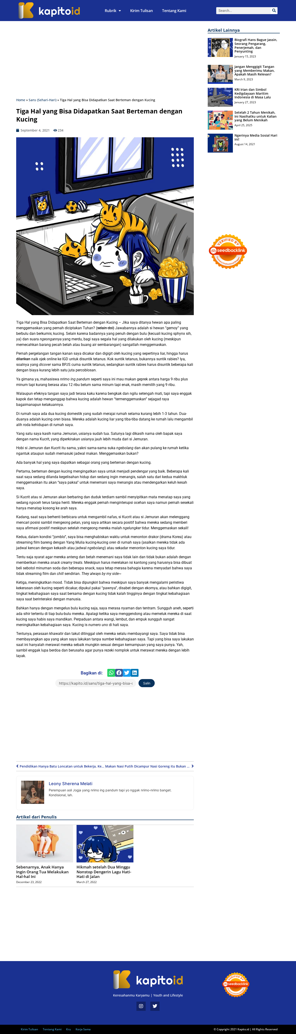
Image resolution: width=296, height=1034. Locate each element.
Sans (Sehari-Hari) (42, 100)
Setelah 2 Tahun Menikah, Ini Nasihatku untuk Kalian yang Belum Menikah (255, 116)
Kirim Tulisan (141, 10)
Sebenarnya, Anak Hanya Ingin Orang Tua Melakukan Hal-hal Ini (42, 871)
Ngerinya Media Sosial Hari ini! (255, 137)
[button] (111, 673)
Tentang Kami (174, 10)
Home (20, 100)
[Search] (274, 10)
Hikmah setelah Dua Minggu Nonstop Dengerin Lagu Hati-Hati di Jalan (104, 871)
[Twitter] (155, 1006)
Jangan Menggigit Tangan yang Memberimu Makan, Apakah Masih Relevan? (254, 70)
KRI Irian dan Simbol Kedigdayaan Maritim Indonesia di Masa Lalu (252, 93)
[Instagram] (141, 1006)
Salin (146, 683)
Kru (68, 1029)
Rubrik (110, 10)
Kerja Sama (83, 1029)
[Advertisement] (105, 60)
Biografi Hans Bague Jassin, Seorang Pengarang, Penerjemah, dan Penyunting (255, 45)
